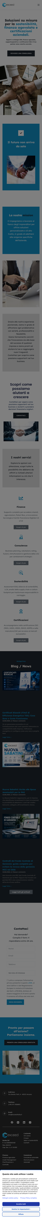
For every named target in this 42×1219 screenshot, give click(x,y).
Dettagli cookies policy (10, 1198)
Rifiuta (21, 1214)
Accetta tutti (21, 1204)
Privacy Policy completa (28, 1198)
